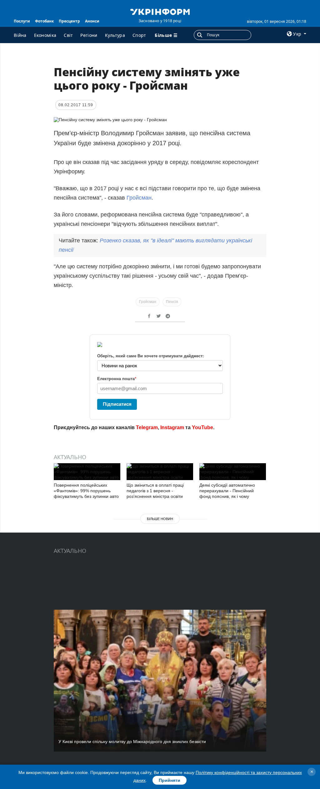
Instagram (172, 427)
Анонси (92, 21)
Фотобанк (44, 21)
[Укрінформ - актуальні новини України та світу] (159, 11)
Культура (115, 35)
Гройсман (139, 198)
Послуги (22, 21)
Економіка (45, 35)
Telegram (147, 427)
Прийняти (169, 780)
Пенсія (172, 302)
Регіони (88, 35)
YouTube (202, 427)
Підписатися (117, 404)
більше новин (160, 519)
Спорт (139, 35)
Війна (20, 35)
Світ (68, 35)
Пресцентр (69, 21)
